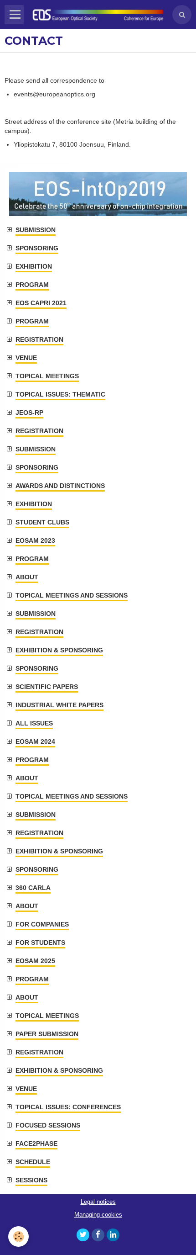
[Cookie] (18, 1236)
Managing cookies (98, 1215)
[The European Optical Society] (98, 15)
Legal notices (98, 1202)
